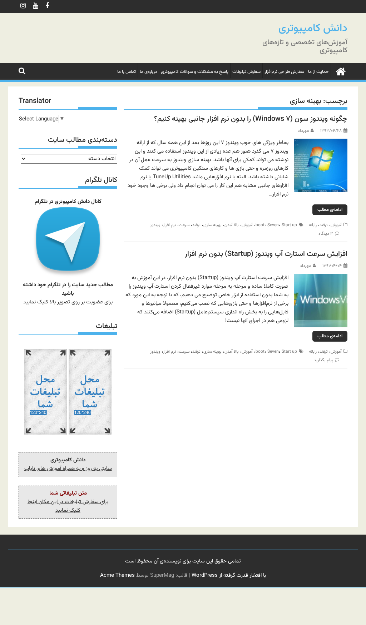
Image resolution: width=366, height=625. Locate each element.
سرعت (184, 225)
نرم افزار (169, 225)
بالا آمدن (231, 225)
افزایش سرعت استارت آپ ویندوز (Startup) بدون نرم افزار (266, 254)
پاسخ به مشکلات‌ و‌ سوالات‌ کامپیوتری (194, 71)
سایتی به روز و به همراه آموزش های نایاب (68, 469)
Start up (289, 225)
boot (260, 225)
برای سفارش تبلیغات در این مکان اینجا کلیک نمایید (68, 506)
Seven (273, 225)
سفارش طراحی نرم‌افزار (284, 71)
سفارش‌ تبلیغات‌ (246, 71)
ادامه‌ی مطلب (329, 209)
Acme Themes (117, 575)
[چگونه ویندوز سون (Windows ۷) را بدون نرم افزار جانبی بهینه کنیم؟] (320, 143)
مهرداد (303, 131)
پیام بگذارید (323, 360)
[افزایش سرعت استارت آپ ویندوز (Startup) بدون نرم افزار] (320, 278)
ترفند (324, 225)
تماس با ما (126, 71)
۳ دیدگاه (325, 233)
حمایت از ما (318, 71)
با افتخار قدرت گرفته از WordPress (229, 575)
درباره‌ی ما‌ (148, 71)
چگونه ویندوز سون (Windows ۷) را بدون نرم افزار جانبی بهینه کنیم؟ (250, 119)
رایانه (313, 225)
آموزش (336, 225)
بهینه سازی (212, 225)
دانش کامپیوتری (312, 28)
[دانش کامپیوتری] (340, 71)
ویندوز (155, 225)
